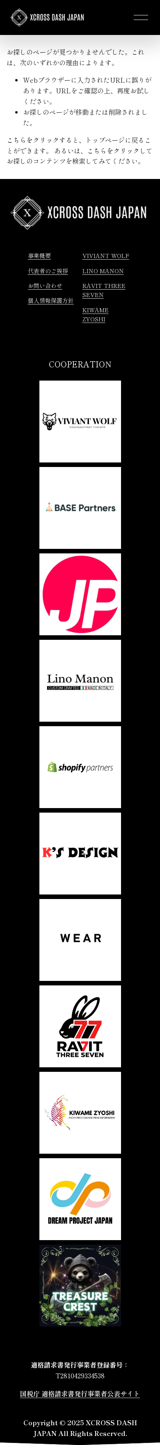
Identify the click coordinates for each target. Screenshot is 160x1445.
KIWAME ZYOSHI (95, 314)
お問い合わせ (45, 285)
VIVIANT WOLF (105, 255)
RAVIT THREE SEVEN (104, 290)
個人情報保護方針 (51, 300)
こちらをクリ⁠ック (33, 140)
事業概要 (39, 255)
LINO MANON (103, 271)
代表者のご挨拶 (48, 271)
